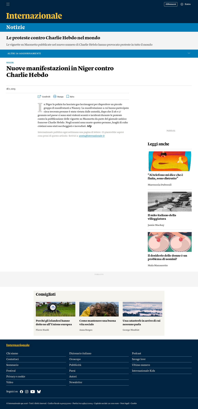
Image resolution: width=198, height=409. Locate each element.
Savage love (139, 359)
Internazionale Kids (143, 371)
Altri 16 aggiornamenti (24, 54)
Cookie (134, 403)
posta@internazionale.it (92, 136)
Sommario (12, 365)
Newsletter (75, 382)
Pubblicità (75, 365)
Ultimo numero (141, 365)
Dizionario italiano (80, 353)
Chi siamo (12, 353)
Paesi (72, 371)
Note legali (124, 403)
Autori (73, 376)
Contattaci (12, 359)
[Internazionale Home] (18, 345)
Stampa (60, 97)
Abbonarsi (171, 4)
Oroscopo (75, 359)
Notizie (15, 27)
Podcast (136, 353)
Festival (11, 371)
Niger (10, 63)
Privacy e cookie (15, 376)
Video (9, 382)
